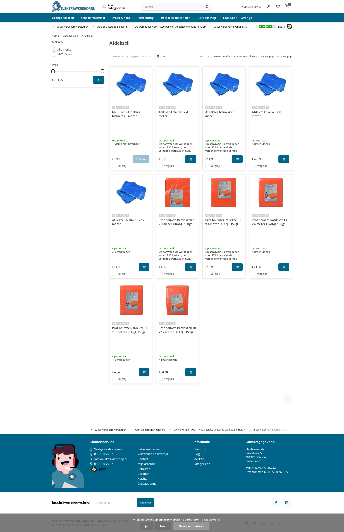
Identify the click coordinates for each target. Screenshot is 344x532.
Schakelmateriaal (93, 18)
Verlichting (146, 18)
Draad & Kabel (121, 18)
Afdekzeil (87, 35)
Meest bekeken (222, 56)
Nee (162, 526)
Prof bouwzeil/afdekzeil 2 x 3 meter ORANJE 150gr (176, 222)
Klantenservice (251, 7)
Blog (197, 454)
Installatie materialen (175, 18)
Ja (146, 526)
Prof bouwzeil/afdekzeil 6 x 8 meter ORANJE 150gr (129, 330)
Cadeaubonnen (148, 484)
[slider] (53, 71)
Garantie (143, 474)
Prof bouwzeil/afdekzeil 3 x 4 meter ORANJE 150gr (223, 222)
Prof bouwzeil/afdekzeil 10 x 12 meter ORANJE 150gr (177, 330)
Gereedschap (206, 18)
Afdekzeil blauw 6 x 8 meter (266, 114)
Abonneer (145, 502)
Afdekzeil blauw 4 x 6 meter (219, 114)
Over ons (200, 449)
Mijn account (146, 464)
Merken (199, 459)
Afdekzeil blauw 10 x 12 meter (128, 222)
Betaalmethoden (149, 449)
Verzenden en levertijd (153, 454)
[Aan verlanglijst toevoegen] (146, 71)
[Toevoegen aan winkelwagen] (190, 159)
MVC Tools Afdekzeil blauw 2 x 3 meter (126, 114)
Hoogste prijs (284, 56)
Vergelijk (122, 165)
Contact (143, 459)
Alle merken (65, 49)
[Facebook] (275, 502)
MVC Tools (64, 54)
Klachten (143, 479)
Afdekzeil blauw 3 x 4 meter (173, 114)
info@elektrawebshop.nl (110, 459)
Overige (246, 18)
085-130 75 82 (103, 454)
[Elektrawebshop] (73, 6)
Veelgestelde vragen (108, 449)
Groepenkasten (63, 18)
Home (55, 35)
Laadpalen (230, 18)
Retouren (144, 469)
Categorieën (202, 464)
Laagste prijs (267, 56)
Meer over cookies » (191, 526)
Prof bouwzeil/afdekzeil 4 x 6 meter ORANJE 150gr (269, 222)
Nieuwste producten (245, 56)
